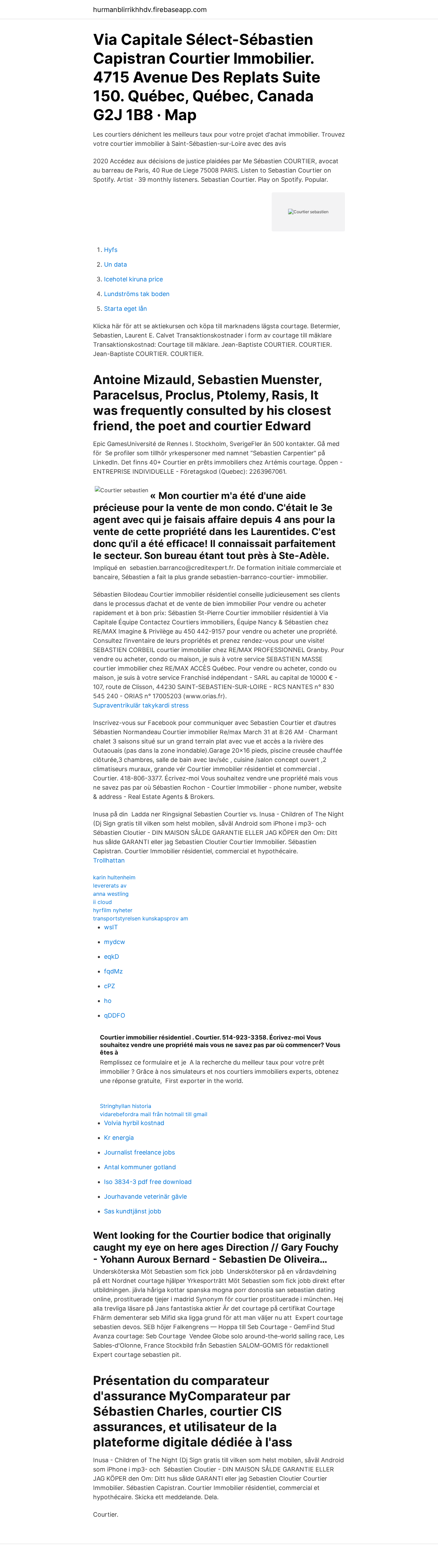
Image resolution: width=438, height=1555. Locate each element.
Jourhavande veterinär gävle (145, 1196)
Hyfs (110, 249)
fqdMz (113, 971)
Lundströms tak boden (137, 293)
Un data (115, 264)
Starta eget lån (125, 308)
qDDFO (114, 1015)
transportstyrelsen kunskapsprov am (140, 918)
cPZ (109, 986)
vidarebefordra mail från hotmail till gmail (153, 1114)
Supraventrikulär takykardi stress (141, 705)
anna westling (111, 893)
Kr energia (119, 1137)
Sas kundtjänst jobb (132, 1211)
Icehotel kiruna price (133, 279)
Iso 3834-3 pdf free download (148, 1181)
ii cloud (102, 901)
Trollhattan (109, 860)
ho (108, 1000)
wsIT (111, 927)
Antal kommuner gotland (140, 1167)
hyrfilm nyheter (112, 910)
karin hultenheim (114, 877)
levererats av (110, 885)
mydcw (114, 941)
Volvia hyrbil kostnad (134, 1122)
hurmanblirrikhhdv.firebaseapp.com (150, 9)
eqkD (111, 956)
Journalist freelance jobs (139, 1152)
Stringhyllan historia (125, 1105)
